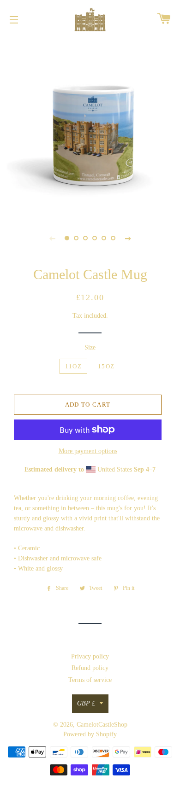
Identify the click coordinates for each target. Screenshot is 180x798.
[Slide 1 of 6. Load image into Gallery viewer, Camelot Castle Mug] (67, 238)
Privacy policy (90, 656)
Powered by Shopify (90, 734)
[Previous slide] (52, 238)
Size (90, 347)
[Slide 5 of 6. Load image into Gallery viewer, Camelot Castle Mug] (103, 238)
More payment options (88, 451)
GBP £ (86, 703)
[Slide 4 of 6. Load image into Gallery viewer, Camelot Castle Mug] (94, 238)
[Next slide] (128, 238)
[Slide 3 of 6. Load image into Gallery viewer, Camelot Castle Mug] (85, 238)
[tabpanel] (90, 126)
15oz (106, 366)
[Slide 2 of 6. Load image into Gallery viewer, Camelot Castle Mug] (76, 238)
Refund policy (90, 667)
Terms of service (90, 679)
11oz (73, 366)
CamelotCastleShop (102, 724)
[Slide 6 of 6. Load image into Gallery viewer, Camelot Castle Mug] (113, 238)
